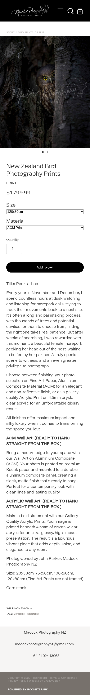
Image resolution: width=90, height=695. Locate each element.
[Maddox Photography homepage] (30, 11)
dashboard (40, 677)
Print (40, 32)
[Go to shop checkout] (81, 11)
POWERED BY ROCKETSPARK (28, 689)
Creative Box (52, 680)
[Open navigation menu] (60, 11)
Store (10, 32)
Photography (32, 614)
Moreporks (19, 614)
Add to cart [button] (45, 267)
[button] (71, 11)
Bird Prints (25, 32)
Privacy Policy (17, 680)
